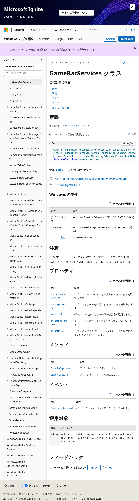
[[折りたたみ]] (42, 59)
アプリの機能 (58, 237)
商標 (72, 498)
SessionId (56, 314)
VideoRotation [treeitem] (17, 420)
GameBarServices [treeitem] (22, 82)
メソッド (57, 102)
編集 (134, 133)
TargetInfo (57, 331)
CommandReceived (62, 408)
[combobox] (23, 66)
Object (60, 170)
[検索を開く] (118, 30)
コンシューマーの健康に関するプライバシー (26, 498)
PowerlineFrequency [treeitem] (21, 391)
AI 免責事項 (9, 493)
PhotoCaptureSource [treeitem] (21, 374)
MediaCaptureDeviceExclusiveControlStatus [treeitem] (25, 213)
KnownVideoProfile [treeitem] (20, 165)
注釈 (54, 93)
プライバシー (72, 493)
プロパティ (58, 97)
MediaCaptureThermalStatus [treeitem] (25, 322)
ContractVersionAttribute (71, 179)
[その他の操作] (133, 63)
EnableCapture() (60, 374)
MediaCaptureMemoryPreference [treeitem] (25, 279)
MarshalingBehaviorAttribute (108, 179)
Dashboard (126, 39)
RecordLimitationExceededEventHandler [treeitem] (25, 399)
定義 (54, 88)
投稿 (58, 493)
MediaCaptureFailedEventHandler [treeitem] (25, 248)
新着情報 (110, 39)
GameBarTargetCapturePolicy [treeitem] (25, 157)
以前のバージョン (28, 493)
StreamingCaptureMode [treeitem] (23, 407)
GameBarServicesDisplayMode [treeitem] (25, 119)
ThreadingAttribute (67, 185)
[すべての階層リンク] (52, 63)
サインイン (129, 29)
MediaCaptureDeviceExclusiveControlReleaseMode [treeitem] (25, 202)
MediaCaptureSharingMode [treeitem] (25, 310)
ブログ (45, 493)
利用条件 (61, 498)
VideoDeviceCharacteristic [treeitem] (24, 414)
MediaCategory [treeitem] (18, 345)
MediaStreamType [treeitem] (19, 351)
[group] (92, 154)
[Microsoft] (6, 30)
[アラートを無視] (132, 7)
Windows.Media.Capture (72, 62)
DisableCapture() (60, 368)
